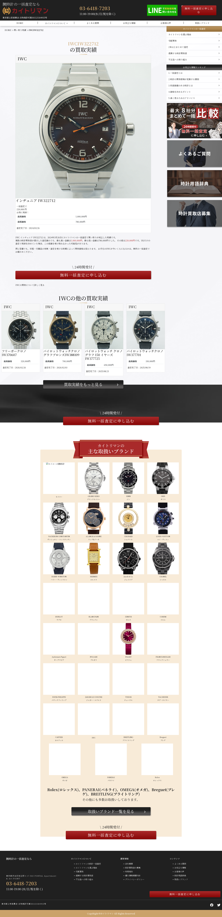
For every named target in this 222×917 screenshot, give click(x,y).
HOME (19, 23)
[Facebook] (211, 905)
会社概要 (129, 863)
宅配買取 (172, 40)
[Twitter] (218, 905)
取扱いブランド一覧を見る (111, 811)
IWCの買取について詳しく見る (29, 285)
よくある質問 (93, 23)
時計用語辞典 (180, 875)
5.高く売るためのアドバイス (181, 98)
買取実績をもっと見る (83, 384)
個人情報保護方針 (133, 875)
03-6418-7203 (95, 8)
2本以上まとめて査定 (178, 47)
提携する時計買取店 (177, 53)
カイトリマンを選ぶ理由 (179, 34)
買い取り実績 (20, 30)
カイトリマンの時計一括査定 (88, 863)
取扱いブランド (202, 23)
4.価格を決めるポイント (179, 91)
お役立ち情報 (129, 23)
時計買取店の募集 (133, 867)
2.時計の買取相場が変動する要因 (183, 79)
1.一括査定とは (175, 72)
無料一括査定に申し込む (199, 10)
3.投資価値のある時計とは (180, 85)
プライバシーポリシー (134, 879)
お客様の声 (166, 23)
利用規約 (129, 871)
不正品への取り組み (177, 59)
